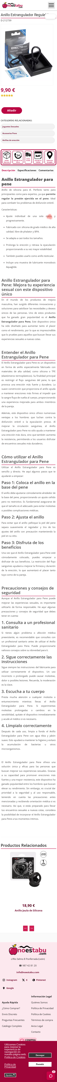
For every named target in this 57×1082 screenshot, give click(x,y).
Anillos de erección (10, 140)
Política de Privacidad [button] (10, 1065)
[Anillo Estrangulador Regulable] (27, 54)
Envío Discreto (9, 1014)
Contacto (35, 1032)
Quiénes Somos (39, 1002)
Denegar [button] (40, 1055)
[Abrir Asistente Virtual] (51, 1076)
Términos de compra (42, 1020)
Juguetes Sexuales (10, 127)
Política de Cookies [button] (14, 1057)
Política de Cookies (41, 1014)
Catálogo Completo (12, 1026)
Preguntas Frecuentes (13, 1020)
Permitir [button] (40, 1064)
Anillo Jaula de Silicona (28, 910)
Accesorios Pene (9, 133)
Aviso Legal (37, 1026)
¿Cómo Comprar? (11, 1008)
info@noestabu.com (27, 972)
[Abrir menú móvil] (51, 5)
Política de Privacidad (42, 1008)
